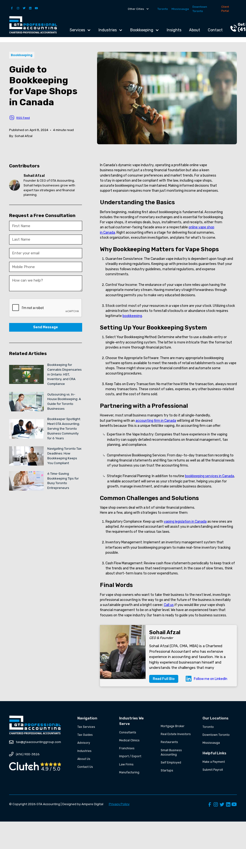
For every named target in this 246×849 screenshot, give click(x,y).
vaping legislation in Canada (185, 522)
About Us (83, 759)
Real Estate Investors (176, 734)
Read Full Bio (164, 679)
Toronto (162, 9)
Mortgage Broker (172, 726)
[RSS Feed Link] (12, 117)
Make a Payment (214, 761)
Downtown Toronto (199, 9)
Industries (84, 751)
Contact (215, 30)
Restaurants (169, 742)
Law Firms (126, 764)
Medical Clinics (129, 740)
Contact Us (85, 767)
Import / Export (130, 756)
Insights (174, 30)
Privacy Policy (119, 804)
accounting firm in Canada (155, 421)
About (194, 30)
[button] (138, 9)
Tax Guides (85, 735)
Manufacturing (129, 772)
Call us (169, 605)
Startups (167, 770)
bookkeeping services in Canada (209, 476)
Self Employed (171, 762)
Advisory (83, 742)
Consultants (127, 732)
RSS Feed (23, 117)
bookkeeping (132, 316)
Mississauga (180, 9)
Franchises (127, 748)
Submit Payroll (213, 769)
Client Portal (225, 9)
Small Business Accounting (171, 752)
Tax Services (86, 727)
